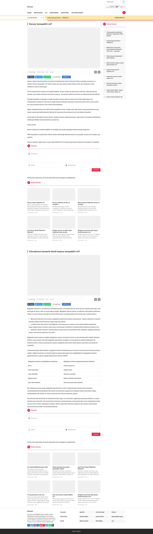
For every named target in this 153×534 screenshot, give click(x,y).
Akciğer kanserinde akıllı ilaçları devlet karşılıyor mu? (88, 231)
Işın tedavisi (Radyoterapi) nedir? (37, 467)
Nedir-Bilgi (32, 72)
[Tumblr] (52, 525)
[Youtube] (40, 525)
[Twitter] (31, 525)
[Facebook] (28, 525)
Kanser (30, 7)
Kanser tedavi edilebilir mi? (35, 203)
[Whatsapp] (49, 525)
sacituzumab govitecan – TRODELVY (58, 18)
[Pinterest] (43, 525)
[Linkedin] (37, 525)
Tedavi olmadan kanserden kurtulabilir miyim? (61, 468)
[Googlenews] (46, 525)
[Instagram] (34, 525)
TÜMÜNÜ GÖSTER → (120, 17)
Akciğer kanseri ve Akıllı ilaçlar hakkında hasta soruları (62, 231)
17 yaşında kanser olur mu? (35, 495)
